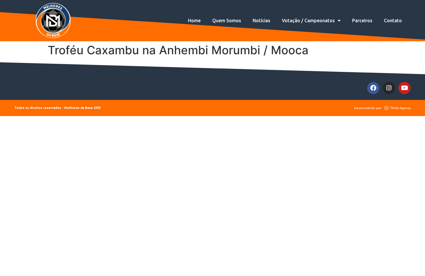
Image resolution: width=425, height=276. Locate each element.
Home (194, 20)
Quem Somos (226, 20)
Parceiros (362, 20)
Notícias (261, 20)
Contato (393, 20)
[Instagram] (389, 88)
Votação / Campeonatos (308, 20)
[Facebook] (373, 88)
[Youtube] (404, 88)
